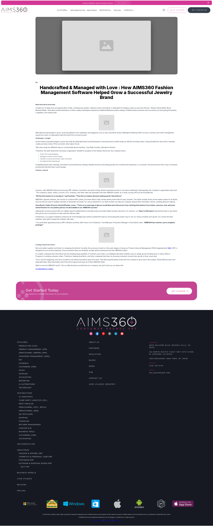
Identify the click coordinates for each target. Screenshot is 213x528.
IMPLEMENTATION (26, 444)
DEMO (92, 366)
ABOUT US (94, 342)
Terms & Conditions (97, 520)
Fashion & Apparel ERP (31, 453)
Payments (24, 363)
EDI (20, 360)
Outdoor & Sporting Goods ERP (35, 463)
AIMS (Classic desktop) (102, 384)
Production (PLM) (28, 346)
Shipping (23, 374)
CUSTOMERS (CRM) (27, 435)
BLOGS (92, 360)
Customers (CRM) (27, 367)
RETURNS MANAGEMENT (30, 424)
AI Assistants (26, 397)
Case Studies (24, 479)
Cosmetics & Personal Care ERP (35, 457)
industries (23, 450)
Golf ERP (25, 467)
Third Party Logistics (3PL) (33, 400)
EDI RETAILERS (26, 414)
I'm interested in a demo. (44, 269)
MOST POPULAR (26, 404)
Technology (25, 388)
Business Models (26, 473)
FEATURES (22, 342)
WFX (170, 248)
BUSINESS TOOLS (27, 431)
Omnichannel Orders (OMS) (33, 353)
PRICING (21, 491)
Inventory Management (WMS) (34, 356)
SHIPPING (23, 418)
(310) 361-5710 (156, 366)
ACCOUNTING (25, 438)
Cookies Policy (117, 520)
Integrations (24, 393)
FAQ (91, 372)
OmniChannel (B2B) (29, 411)
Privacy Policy (108, 520)
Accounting (25, 377)
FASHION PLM (25, 428)
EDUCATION (95, 354)
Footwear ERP (26, 460)
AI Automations (27, 384)
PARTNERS (94, 348)
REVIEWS (21, 485)
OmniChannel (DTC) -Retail (33, 407)
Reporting (24, 381)
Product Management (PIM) (33, 349)
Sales (22, 370)
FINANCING (24, 421)
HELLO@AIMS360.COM (159, 373)
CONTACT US (95, 378)
